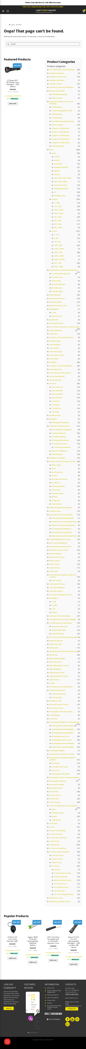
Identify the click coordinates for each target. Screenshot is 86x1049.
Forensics (57, 869)
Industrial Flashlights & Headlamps (61, 507)
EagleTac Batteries (56, 330)
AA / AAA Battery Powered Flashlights (62, 69)
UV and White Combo (61, 887)
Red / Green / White (60, 181)
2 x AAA (54, 605)
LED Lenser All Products (57, 584)
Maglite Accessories (56, 641)
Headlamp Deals (55, 415)
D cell (53, 609)
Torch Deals (53, 823)
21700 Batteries (57, 118)
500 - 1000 (57, 263)
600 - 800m (58, 224)
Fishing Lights (54, 359)
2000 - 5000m (58, 213)
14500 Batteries (57, 107)
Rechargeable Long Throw (60, 736)
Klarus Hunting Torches (57, 557)
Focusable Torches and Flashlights (61, 366)
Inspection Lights (55, 511)
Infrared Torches (57, 859)
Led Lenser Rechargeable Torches (61, 595)
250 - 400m (58, 217)
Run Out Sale (54, 791)
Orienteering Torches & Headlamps (61, 687)
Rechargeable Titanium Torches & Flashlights (64, 777)
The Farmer (56, 401)
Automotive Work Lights (60, 626)
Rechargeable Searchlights (61, 774)
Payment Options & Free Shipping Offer (54, 991)
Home (13, 24)
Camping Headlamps (59, 433)
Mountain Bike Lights (59, 284)
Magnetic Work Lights (59, 630)
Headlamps (53, 419)
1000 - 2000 (58, 245)
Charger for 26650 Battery (60, 139)
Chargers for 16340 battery (61, 142)
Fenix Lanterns (54, 348)
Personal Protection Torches (59, 704)
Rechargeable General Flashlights (63, 729)
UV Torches (55, 866)
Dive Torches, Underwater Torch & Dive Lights (64, 327)
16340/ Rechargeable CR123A (62, 111)
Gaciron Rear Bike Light (57, 376)
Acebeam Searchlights (57, 80)
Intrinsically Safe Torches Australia (61, 515)
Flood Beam (56, 763)
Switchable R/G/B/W (61, 188)
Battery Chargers (57, 125)
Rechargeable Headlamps (60, 422)
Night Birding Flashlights (57, 658)
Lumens (54, 231)
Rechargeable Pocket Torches (62, 740)
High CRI (57, 171)
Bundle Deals (54, 320)
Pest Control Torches (56, 708)
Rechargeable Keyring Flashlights (63, 733)
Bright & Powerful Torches (58, 305)
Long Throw (56, 770)
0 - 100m (57, 203)
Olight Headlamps (55, 669)
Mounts (54, 816)
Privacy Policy (51, 1000)
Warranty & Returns (52, 995)
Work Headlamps (57, 454)
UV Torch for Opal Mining (58, 848)
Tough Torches (54, 841)
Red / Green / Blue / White (62, 178)
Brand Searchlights (56, 302)
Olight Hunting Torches (57, 672)
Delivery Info (50, 988)
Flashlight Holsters (58, 813)
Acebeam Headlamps (57, 73)
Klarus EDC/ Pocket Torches (59, 550)
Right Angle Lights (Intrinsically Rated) (64, 536)
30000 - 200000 (59, 259)
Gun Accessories (57, 472)
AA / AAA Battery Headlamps (61, 429)
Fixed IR (56, 157)
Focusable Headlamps (59, 437)
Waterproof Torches (56, 898)
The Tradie (55, 412)
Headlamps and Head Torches (59, 426)
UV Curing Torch (59, 891)
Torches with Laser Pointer (58, 838)
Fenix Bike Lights (55, 341)
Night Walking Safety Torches (59, 665)
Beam (51, 150)
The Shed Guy (56, 408)
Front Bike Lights (57, 277)
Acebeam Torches (56, 84)
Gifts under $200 (57, 391)
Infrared (57, 174)
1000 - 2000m (58, 210)
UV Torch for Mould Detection (64, 894)
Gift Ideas (53, 383)
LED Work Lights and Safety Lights (61, 623)
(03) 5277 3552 (74, 1002)
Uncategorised (54, 845)
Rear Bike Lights (57, 288)
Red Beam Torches (60, 185)
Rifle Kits (54, 497)
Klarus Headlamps (55, 554)
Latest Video (54, 571)
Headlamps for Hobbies (57, 458)
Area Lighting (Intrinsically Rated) (63, 518)
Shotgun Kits (56, 500)
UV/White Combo (60, 196)
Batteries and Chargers (57, 91)
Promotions (53, 719)
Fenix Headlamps (55, 344)
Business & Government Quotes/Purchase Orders (54, 1007)
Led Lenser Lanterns (56, 591)
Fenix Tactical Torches (57, 355)
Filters (54, 468)
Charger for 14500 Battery (60, 128)
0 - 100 (56, 235)
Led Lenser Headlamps (57, 587)
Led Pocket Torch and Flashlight (60, 616)
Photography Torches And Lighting (61, 711)
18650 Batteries (57, 114)
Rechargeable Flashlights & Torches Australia (64, 722)
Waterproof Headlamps (59, 451)
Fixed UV (57, 160)
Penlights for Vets (55, 701)
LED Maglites (54, 598)
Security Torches (55, 795)
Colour (54, 153)
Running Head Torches (59, 444)
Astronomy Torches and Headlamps (61, 87)
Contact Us (72, 1009)
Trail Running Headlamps (62, 447)
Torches (52, 827)
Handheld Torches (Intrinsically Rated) (64, 522)
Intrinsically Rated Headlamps (61, 529)
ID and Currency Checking (62, 873)
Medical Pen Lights (56, 644)
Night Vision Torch (55, 662)
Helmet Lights (56, 281)
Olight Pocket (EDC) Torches (59, 676)
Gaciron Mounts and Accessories (60, 373)
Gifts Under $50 (57, 398)
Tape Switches (57, 504)
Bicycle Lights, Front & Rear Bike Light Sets (63, 270)
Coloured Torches (57, 855)
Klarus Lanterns (55, 561)
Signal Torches (57, 862)
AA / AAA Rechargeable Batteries (63, 121)
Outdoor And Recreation (58, 690)
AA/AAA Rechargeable (59, 94)
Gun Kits (54, 475)
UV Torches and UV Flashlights (59, 852)
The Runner (56, 405)
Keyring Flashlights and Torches (60, 539)
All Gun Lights (56, 465)
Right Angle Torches (56, 788)
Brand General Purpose (57, 298)
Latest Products (55, 568)
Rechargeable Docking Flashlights (63, 726)
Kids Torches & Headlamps (58, 543)
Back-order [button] (12, 103)
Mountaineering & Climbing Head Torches (63, 651)
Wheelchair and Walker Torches (60, 901)
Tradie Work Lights (58, 634)
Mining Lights (54, 648)
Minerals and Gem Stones (62, 880)
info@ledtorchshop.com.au (73, 1006)
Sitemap (49, 1003)
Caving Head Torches (56, 323)
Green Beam (58, 164)
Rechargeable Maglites (57, 750)
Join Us (8, 1008)
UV (55, 192)
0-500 (56, 238)
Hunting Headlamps (58, 486)
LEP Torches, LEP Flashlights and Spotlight (63, 637)
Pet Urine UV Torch (60, 884)
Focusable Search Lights (60, 767)
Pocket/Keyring (55, 715)
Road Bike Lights (57, 291)
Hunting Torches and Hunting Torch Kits (62, 461)
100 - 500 (57, 242)
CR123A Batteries (58, 146)
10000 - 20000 (59, 249)
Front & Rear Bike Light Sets (61, 274)
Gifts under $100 (57, 387)
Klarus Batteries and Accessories (60, 546)
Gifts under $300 (57, 394)
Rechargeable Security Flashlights (63, 743)
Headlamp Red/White (61, 167)
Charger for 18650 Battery (60, 132)
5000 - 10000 (58, 267)
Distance (55, 199)
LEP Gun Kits (56, 490)
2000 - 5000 (58, 252)
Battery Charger (57, 98)
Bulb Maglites (54, 309)
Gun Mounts (56, 483)
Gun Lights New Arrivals (59, 479)
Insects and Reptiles (60, 877)
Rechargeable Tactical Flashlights (63, 747)
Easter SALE (54, 334)
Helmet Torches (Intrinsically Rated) (63, 525)
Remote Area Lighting (57, 784)
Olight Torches (54, 680)
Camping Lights (57, 697)
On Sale (52, 683)
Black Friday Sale (55, 295)
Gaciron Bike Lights (56, 369)
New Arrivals (54, 655)
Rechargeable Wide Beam (58, 781)
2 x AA (54, 312)
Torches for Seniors (56, 834)
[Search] (8, 11)
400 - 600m (58, 220)
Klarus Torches (54, 564)
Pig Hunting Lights (58, 493)
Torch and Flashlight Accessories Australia (63, 806)
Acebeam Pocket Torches (58, 77)
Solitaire (54, 612)
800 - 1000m (58, 227)
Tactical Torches (55, 802)
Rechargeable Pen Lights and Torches (62, 754)
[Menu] (3, 11)
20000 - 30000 (59, 256)
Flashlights (53, 362)
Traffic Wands (56, 820)
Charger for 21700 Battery (60, 135)
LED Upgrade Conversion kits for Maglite (63, 619)
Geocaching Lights (56, 380)
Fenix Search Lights (56, 351)
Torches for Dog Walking (58, 830)
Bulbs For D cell (57, 316)
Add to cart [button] (12, 958)
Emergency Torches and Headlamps (61, 337)
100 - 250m (58, 206)
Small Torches (54, 799)
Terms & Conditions (53, 997)
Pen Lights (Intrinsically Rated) (62, 532)
